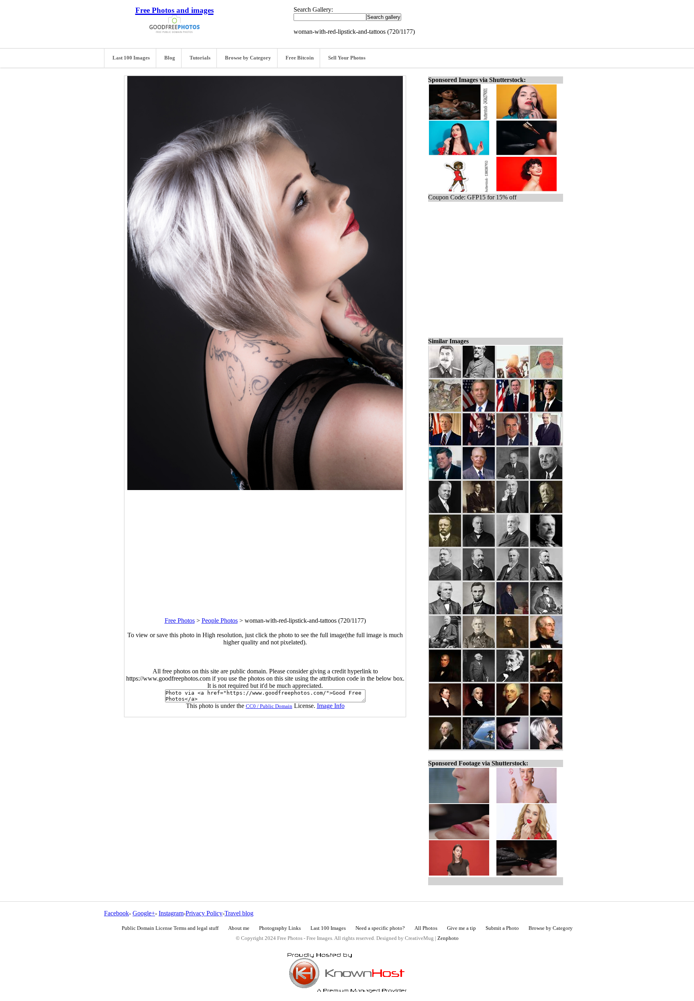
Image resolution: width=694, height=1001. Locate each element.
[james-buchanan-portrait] (512, 612)
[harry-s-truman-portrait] (512, 477)
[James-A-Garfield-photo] (479, 578)
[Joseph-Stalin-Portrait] (445, 375)
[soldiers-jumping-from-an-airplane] (479, 747)
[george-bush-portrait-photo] (512, 409)
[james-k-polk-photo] (512, 645)
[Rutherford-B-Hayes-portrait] (512, 578)
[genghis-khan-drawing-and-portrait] (546, 375)
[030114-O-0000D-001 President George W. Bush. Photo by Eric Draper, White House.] (479, 409)
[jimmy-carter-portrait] (445, 443)
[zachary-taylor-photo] (479, 645)
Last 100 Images (131, 58)
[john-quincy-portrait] (546, 679)
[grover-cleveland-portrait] (546, 544)
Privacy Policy (204, 913)
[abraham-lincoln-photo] (479, 612)
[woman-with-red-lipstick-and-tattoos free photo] (265, 487)
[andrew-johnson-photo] (445, 612)
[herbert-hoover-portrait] (445, 510)
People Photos (220, 620)
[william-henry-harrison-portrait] (445, 679)
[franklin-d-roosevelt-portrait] (546, 477)
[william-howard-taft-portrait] (546, 510)
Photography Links (280, 928)
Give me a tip (461, 928)
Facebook (116, 913)
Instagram (171, 913)
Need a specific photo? (380, 928)
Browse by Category (248, 58)
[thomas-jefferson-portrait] (546, 713)
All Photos (425, 928)
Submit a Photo (502, 928)
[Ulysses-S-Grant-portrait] (546, 578)
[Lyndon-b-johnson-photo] (546, 443)
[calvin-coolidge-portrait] (479, 510)
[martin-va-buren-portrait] (479, 679)
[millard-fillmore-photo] (445, 645)
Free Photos (180, 620)
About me (238, 928)
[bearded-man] (512, 747)
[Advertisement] (265, 546)
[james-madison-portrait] (479, 713)
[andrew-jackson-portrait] (512, 679)
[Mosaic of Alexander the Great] (445, 409)
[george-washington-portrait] (445, 747)
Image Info (331, 705)
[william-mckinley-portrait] (479, 544)
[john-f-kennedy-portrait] (445, 477)
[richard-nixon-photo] (512, 443)
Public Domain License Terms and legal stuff (170, 928)
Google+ (144, 913)
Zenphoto (448, 938)
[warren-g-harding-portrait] (512, 510)
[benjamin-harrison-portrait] (512, 544)
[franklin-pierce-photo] (546, 612)
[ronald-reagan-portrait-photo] (546, 409)
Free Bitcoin (300, 58)
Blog (169, 58)
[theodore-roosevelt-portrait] (445, 544)
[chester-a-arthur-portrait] (445, 578)
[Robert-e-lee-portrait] (479, 375)
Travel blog (239, 913)
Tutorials (200, 58)
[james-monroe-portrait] (445, 713)
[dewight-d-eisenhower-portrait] (479, 477)
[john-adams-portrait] (512, 713)
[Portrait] (479, 443)
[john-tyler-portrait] (546, 645)
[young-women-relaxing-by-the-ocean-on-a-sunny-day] (512, 375)
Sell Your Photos (346, 58)
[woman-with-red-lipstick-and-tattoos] (546, 747)
